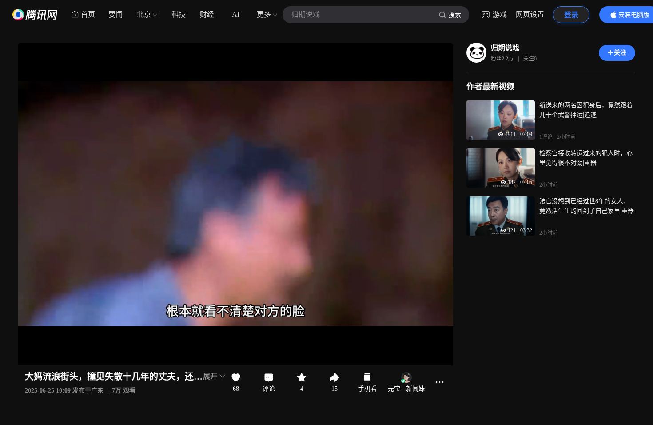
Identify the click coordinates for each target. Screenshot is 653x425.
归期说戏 (505, 48)
